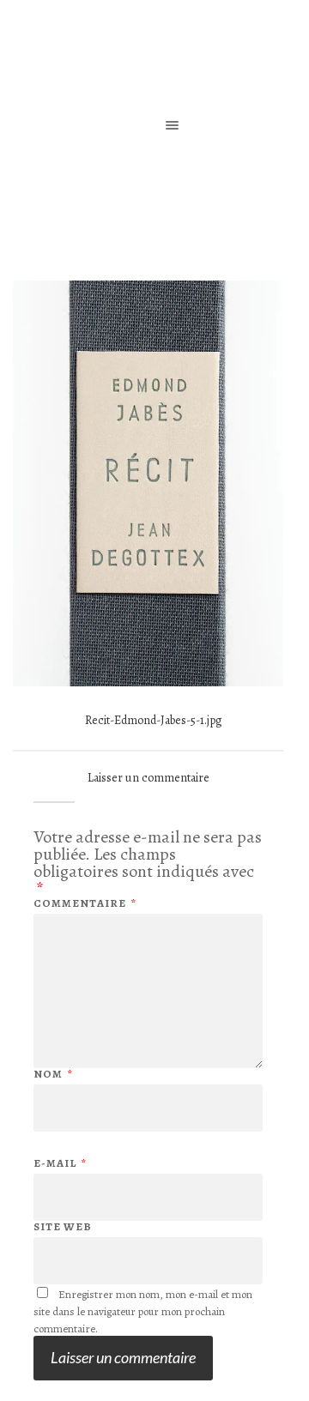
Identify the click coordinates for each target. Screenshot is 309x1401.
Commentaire (84, 903)
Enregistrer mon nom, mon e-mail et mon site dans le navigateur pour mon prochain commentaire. (142, 1311)
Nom (53, 1073)
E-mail (60, 1163)
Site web (62, 1226)
